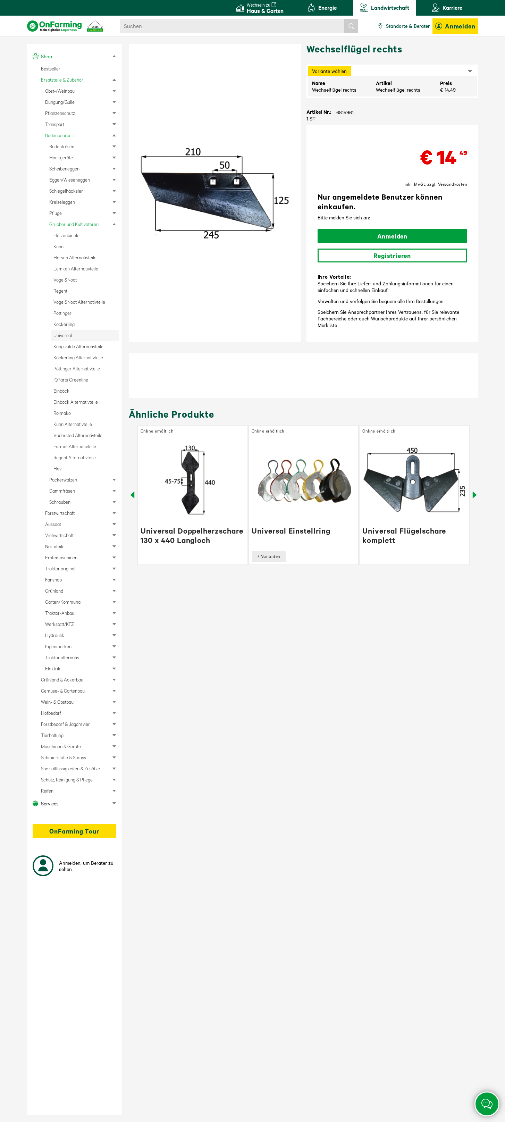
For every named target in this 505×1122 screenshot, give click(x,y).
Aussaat (53, 524)
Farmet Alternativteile (74, 446)
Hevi (57, 468)
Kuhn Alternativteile (72, 424)
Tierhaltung (52, 735)
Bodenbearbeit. (60, 135)
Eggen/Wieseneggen (69, 180)
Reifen (47, 791)
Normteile (55, 546)
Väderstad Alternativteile (77, 435)
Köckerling (64, 324)
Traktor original (60, 568)
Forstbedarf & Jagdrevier (65, 724)
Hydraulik (54, 635)
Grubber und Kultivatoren (74, 224)
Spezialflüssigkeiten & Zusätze (70, 768)
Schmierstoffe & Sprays (63, 757)
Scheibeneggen (64, 168)
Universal (62, 335)
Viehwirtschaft (59, 535)
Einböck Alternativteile (75, 402)
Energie (327, 7)
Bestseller (50, 69)
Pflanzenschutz (60, 113)
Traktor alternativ (62, 657)
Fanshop (53, 580)
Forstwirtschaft (60, 513)
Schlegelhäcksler (66, 191)
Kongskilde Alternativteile (78, 346)
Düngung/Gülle (60, 102)
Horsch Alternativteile (74, 257)
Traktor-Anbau (59, 613)
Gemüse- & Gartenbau (63, 691)
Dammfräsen (62, 491)
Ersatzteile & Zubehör (62, 80)
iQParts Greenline (70, 380)
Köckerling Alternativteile (78, 357)
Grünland (54, 591)
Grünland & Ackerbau (62, 680)
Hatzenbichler (67, 235)
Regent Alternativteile (74, 457)
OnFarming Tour (74, 831)
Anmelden (460, 26)
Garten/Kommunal (63, 602)
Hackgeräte (61, 157)
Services (50, 803)
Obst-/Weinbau (60, 91)
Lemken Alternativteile (75, 268)
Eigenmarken (58, 646)
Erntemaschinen (61, 557)
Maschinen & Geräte (61, 746)
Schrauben (59, 502)
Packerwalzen (63, 480)
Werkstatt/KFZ (59, 624)
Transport (54, 124)
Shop (46, 56)
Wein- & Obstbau (57, 702)
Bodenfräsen (61, 146)
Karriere (452, 7)
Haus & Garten (265, 8)
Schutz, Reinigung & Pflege (67, 779)
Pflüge (55, 213)
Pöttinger (62, 313)
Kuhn (58, 246)
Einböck (61, 391)
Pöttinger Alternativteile (76, 368)
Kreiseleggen (62, 202)
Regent (60, 291)
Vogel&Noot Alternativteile (79, 302)
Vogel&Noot (65, 280)
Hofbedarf (51, 713)
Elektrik (52, 668)
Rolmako (62, 413)
